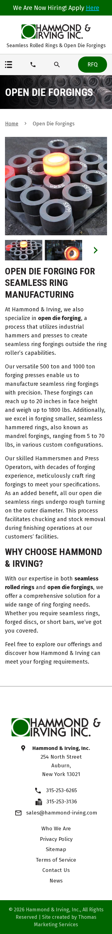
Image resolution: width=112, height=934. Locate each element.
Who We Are (56, 828)
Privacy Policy (56, 839)
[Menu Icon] (8, 64)
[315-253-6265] (32, 64)
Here (92, 7)
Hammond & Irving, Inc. (53, 910)
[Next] (96, 250)
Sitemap (56, 849)
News (56, 881)
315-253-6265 (61, 790)
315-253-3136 (61, 801)
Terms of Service (56, 860)
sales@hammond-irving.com (61, 813)
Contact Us (56, 870)
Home (11, 124)
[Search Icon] (57, 64)
